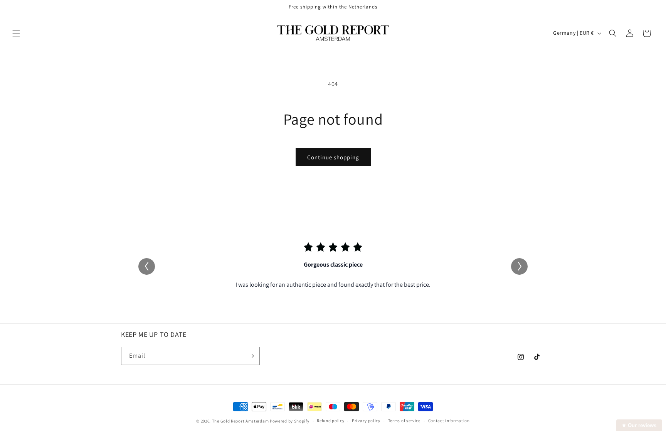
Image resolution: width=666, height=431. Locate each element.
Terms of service (404, 420)
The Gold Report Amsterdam (240, 421)
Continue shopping (333, 157)
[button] (16, 33)
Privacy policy (366, 420)
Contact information (449, 420)
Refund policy (330, 420)
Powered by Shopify (289, 421)
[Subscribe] (250, 356)
